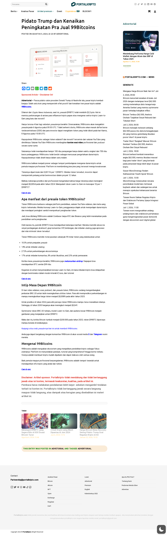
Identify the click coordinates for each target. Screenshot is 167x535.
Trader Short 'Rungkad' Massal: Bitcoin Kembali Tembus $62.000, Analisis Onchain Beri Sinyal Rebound (139, 144)
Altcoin (50, 485)
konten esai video (75, 142)
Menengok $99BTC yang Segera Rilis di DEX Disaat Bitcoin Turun (33, 432)
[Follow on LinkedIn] (148, 4)
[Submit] (46, 4)
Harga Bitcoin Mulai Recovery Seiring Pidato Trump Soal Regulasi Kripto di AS (93, 432)
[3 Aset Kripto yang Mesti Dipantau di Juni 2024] (64, 421)
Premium (88, 485)
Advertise (125, 489)
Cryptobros (70, 11)
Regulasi (51, 502)
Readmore (127, 66)
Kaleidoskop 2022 (91, 493)
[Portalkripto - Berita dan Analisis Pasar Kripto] (83, 4)
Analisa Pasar (27, 11)
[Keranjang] (149, 11)
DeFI (49, 506)
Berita (13, 11)
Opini (49, 493)
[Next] (155, 49)
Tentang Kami (127, 481)
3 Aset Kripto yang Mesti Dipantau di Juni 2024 (62, 431)
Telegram (98, 334)
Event (59, 11)
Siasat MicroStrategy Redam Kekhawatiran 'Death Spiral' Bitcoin (138, 172)
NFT (49, 489)
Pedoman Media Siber (130, 485)
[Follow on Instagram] (135, 4)
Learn (87, 477)
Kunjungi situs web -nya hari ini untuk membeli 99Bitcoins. (50, 328)
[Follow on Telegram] (155, 4)
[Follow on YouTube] (151, 4)
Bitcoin (50, 481)
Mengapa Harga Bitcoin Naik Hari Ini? (139, 91)
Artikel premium (44, 11)
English (87, 489)
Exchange (51, 498)
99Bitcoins (26, 107)
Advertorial (62, 34)
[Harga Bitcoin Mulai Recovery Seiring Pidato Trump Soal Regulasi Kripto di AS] (93, 421)
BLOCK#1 (87, 11)
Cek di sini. (26, 193)
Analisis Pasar (52, 477)
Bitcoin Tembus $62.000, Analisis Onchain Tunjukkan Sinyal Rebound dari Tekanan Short (139, 117)
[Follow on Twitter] (142, 4)
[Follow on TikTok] (139, 4)
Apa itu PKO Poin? (128, 477)
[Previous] (127, 49)
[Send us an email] (145, 4)
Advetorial (58, 449)
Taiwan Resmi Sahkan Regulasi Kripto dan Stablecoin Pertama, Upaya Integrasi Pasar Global (140, 200)
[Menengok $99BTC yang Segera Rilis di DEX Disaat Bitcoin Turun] (35, 421)
